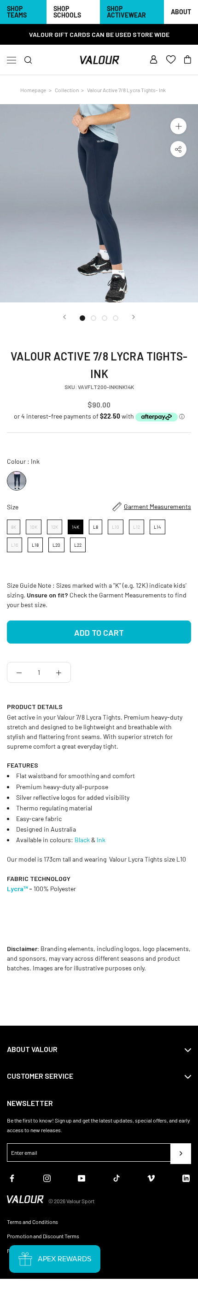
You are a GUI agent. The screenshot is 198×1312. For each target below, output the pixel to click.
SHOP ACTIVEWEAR (126, 12)
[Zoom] (178, 126)
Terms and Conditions (32, 1221)
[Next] (133, 317)
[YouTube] (81, 1178)
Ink (102, 840)
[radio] (16, 481)
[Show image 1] (82, 318)
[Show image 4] (115, 318)
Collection (67, 90)
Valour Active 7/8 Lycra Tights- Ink (126, 90)
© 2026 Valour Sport (71, 1201)
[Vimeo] (151, 1178)
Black (83, 840)
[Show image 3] (104, 318)
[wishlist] (171, 60)
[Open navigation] (11, 60)
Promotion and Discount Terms (43, 1236)
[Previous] (64, 317)
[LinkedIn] (186, 1178)
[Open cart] (187, 60)
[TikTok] (116, 1178)
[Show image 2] (93, 318)
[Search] (28, 60)
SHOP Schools (67, 12)
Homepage (33, 90)
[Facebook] (12, 1178)
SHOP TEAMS (17, 12)
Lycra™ (17, 888)
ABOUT (181, 12)
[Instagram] (47, 1178)
